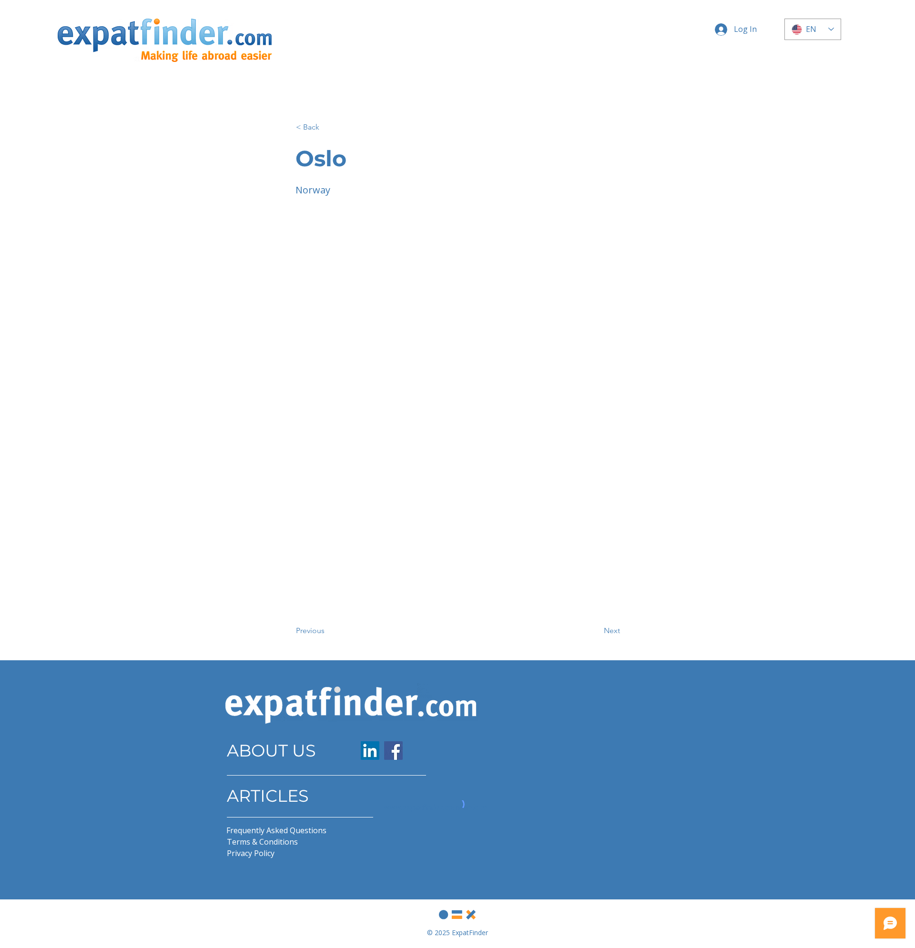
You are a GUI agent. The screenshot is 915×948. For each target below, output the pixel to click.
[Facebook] (393, 750)
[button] (327, 127)
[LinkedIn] (370, 750)
